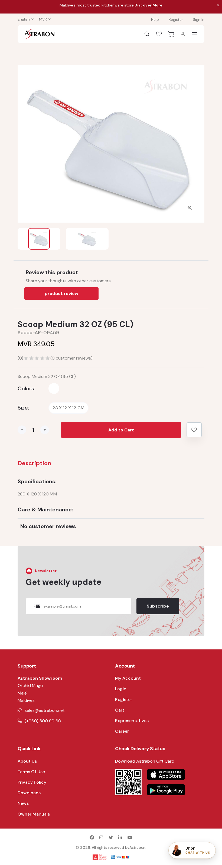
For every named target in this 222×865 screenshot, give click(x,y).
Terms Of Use (31, 772)
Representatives (132, 720)
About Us (27, 761)
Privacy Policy (32, 782)
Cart (119, 710)
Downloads (29, 793)
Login (120, 689)
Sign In (198, 19)
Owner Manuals (34, 814)
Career (122, 731)
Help (155, 19)
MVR (43, 19)
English (24, 19)
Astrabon (137, 847)
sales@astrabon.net (45, 710)
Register (176, 19)
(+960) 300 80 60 (43, 721)
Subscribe (158, 606)
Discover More (148, 5)
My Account (128, 678)
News (23, 803)
